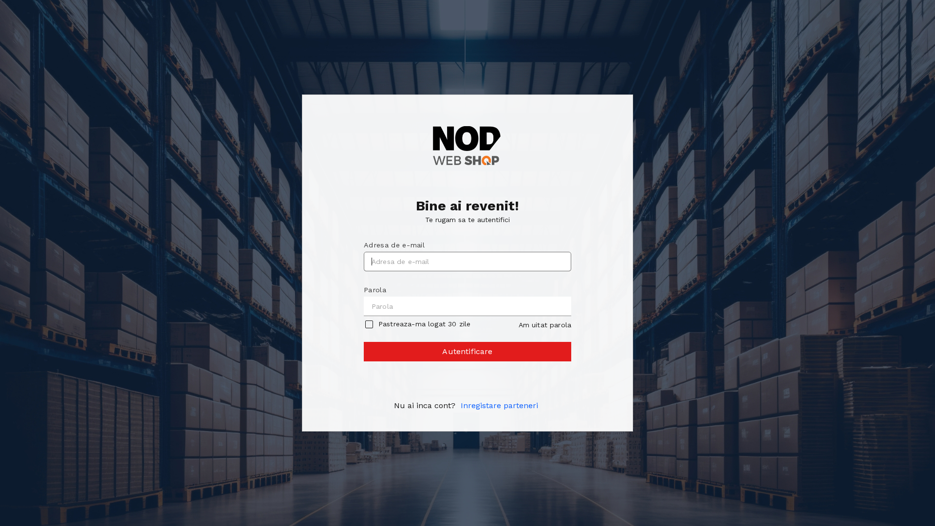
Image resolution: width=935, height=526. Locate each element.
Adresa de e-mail (394, 245)
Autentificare (467, 351)
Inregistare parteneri (499, 405)
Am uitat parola (545, 325)
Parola (375, 290)
